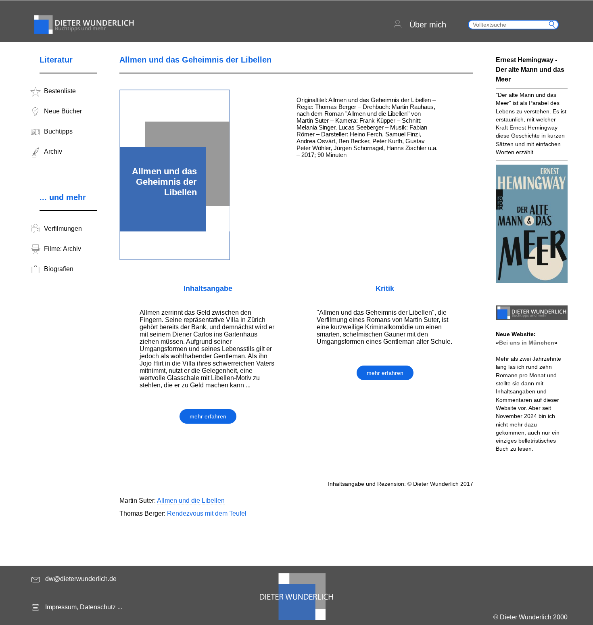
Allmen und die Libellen (191, 500)
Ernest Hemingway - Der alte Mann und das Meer (530, 69)
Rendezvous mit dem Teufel (206, 513)
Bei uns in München (526, 342)
